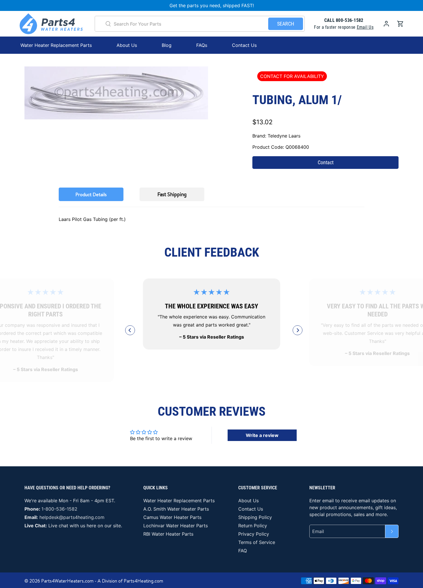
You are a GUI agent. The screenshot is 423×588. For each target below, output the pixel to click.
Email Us (365, 27)
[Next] (297, 330)
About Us (127, 45)
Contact (326, 162)
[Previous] (130, 330)
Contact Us (244, 45)
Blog (167, 45)
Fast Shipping (171, 194)
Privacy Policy (253, 534)
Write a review (262, 435)
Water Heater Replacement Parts (179, 500)
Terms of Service (256, 542)
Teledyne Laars (284, 136)
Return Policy (252, 525)
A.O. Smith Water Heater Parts (176, 509)
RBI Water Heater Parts (168, 534)
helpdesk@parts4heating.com (71, 517)
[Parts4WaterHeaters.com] (51, 23)
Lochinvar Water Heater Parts (175, 525)
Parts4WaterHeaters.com (67, 581)
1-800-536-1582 (59, 509)
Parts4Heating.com (143, 581)
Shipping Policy (255, 517)
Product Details (91, 194)
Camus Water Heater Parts (172, 517)
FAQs (201, 45)
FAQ (242, 550)
